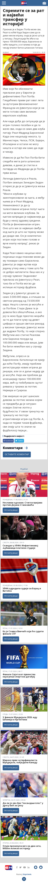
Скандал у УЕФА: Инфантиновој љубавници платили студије (20, 546)
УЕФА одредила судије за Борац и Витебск (22, 589)
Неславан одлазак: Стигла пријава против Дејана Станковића (22, 504)
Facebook (9, 441)
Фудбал (24, 468)
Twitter (20, 441)
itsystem (27, 874)
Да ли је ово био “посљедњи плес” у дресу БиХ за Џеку (23, 804)
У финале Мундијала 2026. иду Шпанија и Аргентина (20, 718)
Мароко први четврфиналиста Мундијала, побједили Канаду (20, 761)
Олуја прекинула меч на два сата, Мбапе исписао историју (22, 847)
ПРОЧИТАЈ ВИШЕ (11, 510)
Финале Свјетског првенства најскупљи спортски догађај (19, 675)
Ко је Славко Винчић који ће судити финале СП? (23, 632)
